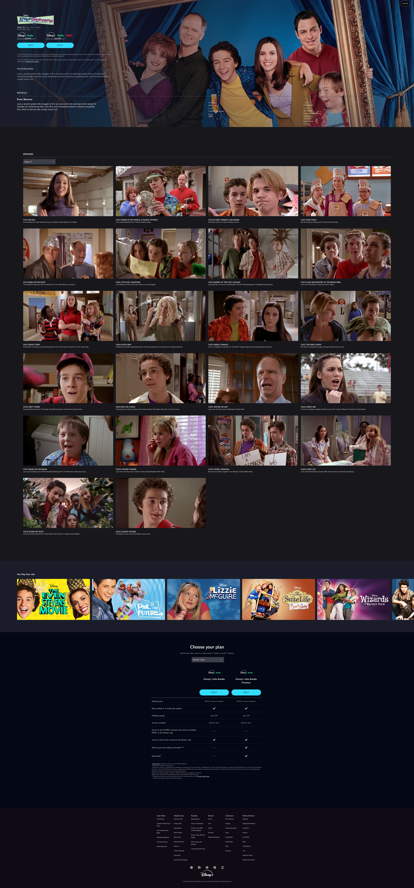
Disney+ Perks (178, 823)
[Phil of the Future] (128, 599)
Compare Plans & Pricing (198, 849)
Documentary (229, 841)
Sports (227, 832)
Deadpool (245, 819)
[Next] (410, 599)
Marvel (210, 828)
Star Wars (211, 832)
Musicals (227, 823)
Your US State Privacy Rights (162, 832)
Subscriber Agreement (163, 837)
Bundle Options (195, 819)
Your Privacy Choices (162, 842)
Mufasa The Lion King (249, 860)
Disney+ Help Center (203, 776)
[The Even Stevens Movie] (53, 599)
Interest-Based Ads (162, 846)
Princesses (228, 851)
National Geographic (214, 837)
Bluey (244, 841)
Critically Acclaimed (231, 828)
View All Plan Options (25, 69)
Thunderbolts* (247, 846)
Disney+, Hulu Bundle (197, 823)
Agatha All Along (247, 855)
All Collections (229, 819)
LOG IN (405, 3)
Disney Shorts (229, 837)
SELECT (31, 45)
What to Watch (178, 832)
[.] (191, 867)
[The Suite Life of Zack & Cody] (278, 599)
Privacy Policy (160, 819)
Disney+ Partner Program (181, 860)
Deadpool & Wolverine (249, 823)
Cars (244, 851)
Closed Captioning (179, 851)
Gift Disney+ (177, 855)
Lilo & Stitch (246, 837)
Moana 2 (245, 832)
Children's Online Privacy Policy (163, 825)
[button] (181, 816)
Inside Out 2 (246, 828)
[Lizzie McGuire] (203, 599)
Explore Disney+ (178, 819)
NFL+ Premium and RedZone (196, 843)
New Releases (178, 828)
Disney (210, 819)
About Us (176, 846)
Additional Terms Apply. (32, 61)
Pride (226, 846)
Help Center (177, 837)
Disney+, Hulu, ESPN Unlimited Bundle (197, 829)
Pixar (209, 823)
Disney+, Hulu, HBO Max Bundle (198, 836)
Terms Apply (155, 764)
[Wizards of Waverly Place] (353, 599)
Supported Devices (179, 841)
